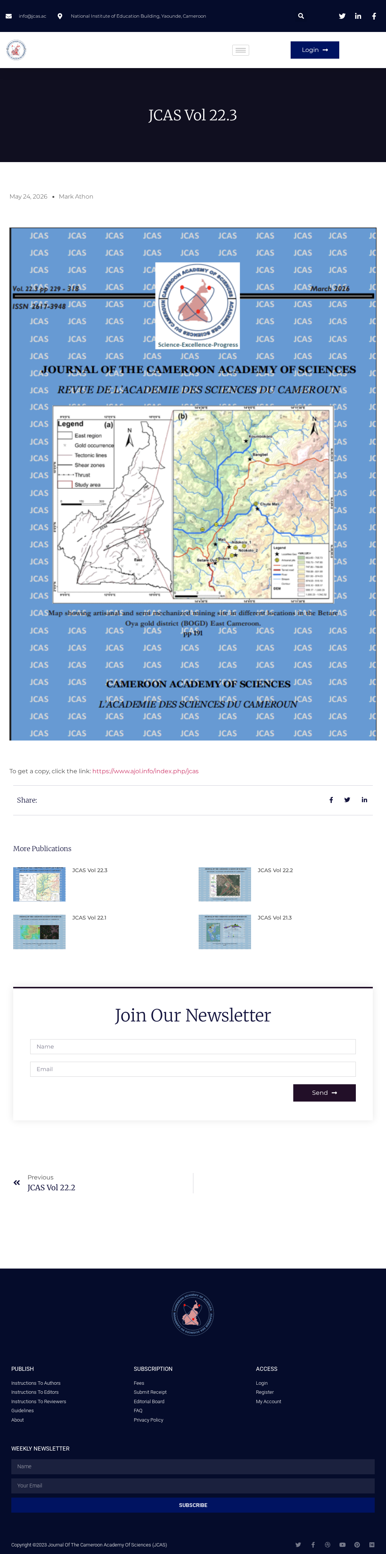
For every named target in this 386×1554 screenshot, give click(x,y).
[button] (301, 16)
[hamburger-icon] (240, 50)
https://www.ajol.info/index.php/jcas (145, 771)
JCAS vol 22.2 (275, 870)
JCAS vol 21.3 (275, 917)
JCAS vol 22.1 (89, 917)
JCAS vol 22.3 (89, 870)
